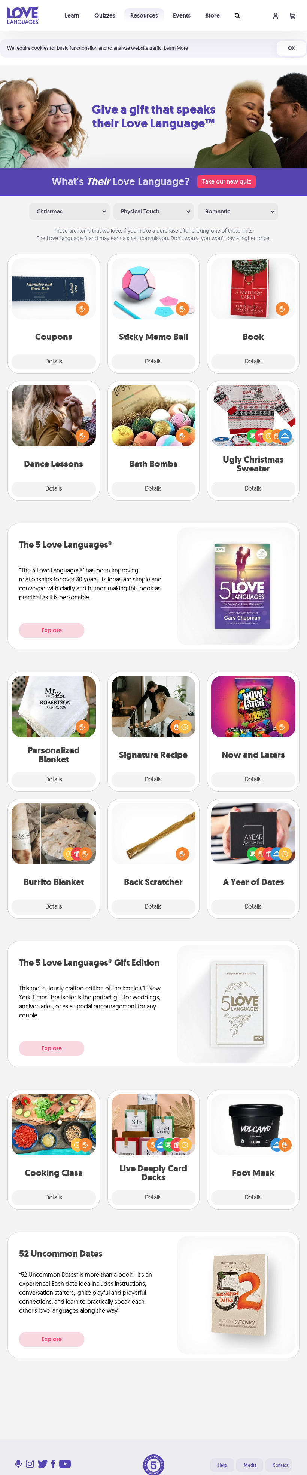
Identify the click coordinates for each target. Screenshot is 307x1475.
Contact (280, 1465)
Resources (144, 15)
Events (182, 15)
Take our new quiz (226, 181)
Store (213, 15)
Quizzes (104, 15)
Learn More (176, 48)
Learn (72, 15)
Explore (52, 630)
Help (222, 1465)
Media (250, 1465)
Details (53, 362)
